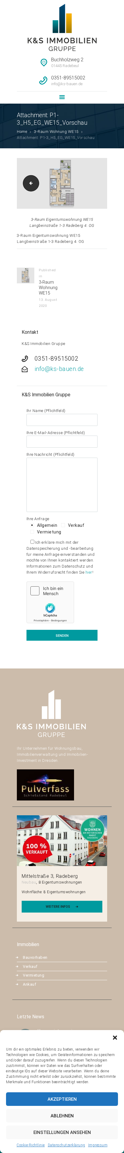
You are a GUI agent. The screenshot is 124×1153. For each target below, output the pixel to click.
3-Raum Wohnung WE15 (56, 131)
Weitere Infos (58, 907)
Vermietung (33, 975)
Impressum (98, 1145)
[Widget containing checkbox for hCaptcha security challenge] (50, 602)
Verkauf (30, 966)
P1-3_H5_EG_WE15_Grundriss (29, 183)
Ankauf (29, 984)
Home (22, 131)
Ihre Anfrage (37, 519)
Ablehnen (62, 1116)
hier (88, 572)
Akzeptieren (62, 1099)
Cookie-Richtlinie (31, 1145)
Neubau (29, 882)
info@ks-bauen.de (59, 369)
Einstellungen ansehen (62, 1132)
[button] (115, 1038)
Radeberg (67, 876)
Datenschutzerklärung (66, 1145)
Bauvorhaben (35, 957)
